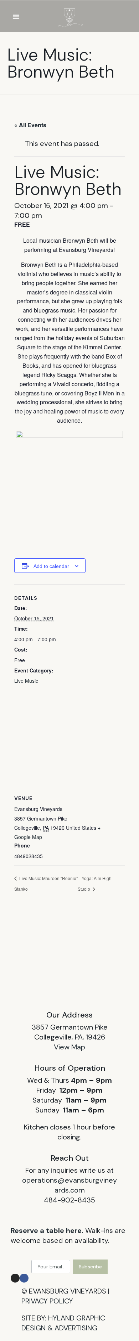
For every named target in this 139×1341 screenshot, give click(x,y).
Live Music (26, 680)
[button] (16, 16)
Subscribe (90, 1266)
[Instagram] (15, 1278)
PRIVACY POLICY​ (47, 1301)
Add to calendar (51, 566)
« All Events (30, 125)
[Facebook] (24, 1278)
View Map (69, 1047)
